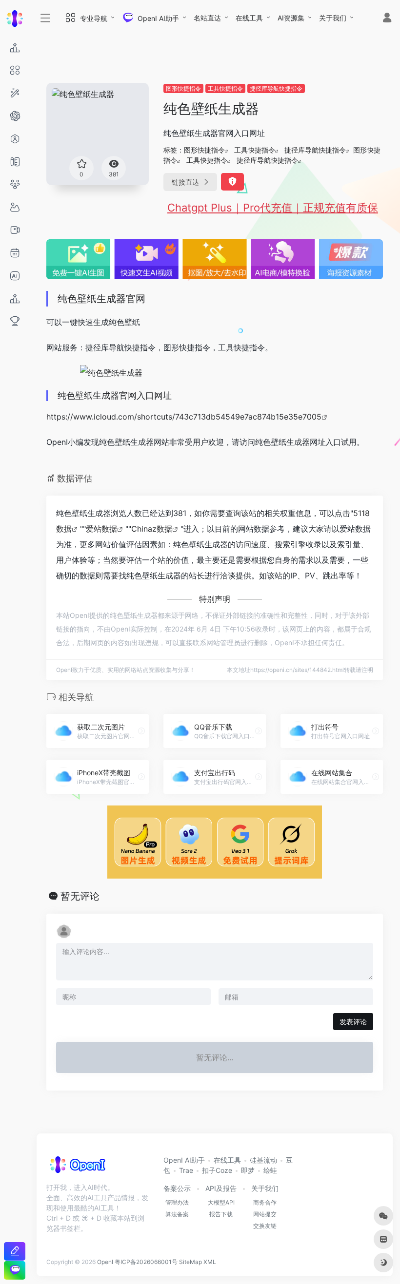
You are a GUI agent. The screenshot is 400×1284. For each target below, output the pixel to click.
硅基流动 (263, 1160)
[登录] (387, 18)
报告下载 (221, 1214)
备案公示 (177, 1188)
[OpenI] (76, 1168)
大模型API (221, 1202)
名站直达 (207, 18)
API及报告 (221, 1188)
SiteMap (190, 1261)
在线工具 (249, 18)
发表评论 (353, 1021)
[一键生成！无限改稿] (14, 1251)
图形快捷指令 (183, 88)
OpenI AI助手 (184, 1160)
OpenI (105, 1261)
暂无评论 (80, 896)
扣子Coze (217, 1170)
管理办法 (177, 1202)
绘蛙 (270, 1170)
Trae (186, 1170)
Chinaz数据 (151, 529)
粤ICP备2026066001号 (146, 1261)
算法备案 (177, 1214)
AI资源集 (291, 18)
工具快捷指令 (225, 88)
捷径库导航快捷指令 (276, 88)
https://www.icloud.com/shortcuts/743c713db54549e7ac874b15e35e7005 (183, 417)
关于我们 (332, 18)
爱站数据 (101, 529)
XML (209, 1261)
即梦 (248, 1170)
